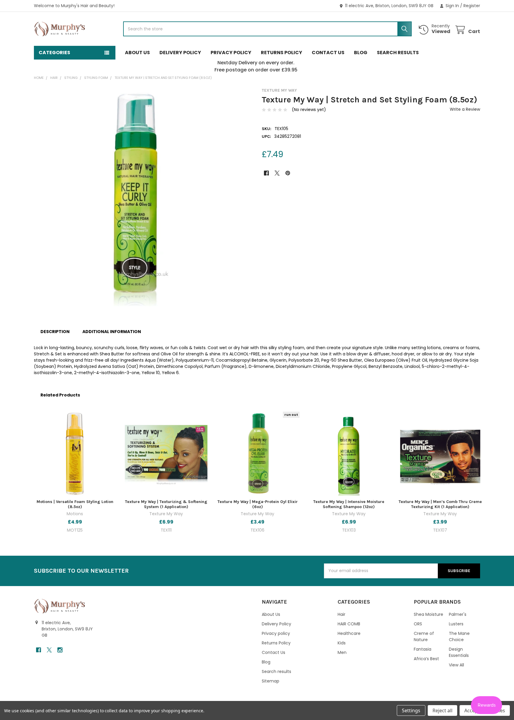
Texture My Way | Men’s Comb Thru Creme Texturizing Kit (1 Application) (440, 504)
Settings (411, 710)
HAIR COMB (349, 624)
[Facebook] (266, 173)
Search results (398, 52)
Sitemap (270, 681)
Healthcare (349, 633)
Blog (360, 52)
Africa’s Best (426, 659)
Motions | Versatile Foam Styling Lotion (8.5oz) (75, 504)
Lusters (456, 624)
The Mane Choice (459, 636)
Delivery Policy (180, 52)
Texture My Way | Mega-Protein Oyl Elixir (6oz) (257, 504)
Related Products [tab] (60, 395)
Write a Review (465, 109)
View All (456, 665)
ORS (418, 624)
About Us (137, 52)
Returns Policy (281, 52)
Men (342, 652)
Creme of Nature (424, 636)
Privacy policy (231, 52)
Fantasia (422, 649)
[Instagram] (60, 650)
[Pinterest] (287, 173)
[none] (143, 197)
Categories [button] (54, 52)
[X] (277, 173)
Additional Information (111, 332)
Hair (341, 614)
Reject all (442, 710)
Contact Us (328, 52)
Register (471, 6)
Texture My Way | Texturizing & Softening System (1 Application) (166, 504)
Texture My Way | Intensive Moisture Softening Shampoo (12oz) (348, 504)
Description (55, 332)
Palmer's (457, 614)
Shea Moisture (428, 614)
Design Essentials (459, 652)
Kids (342, 643)
